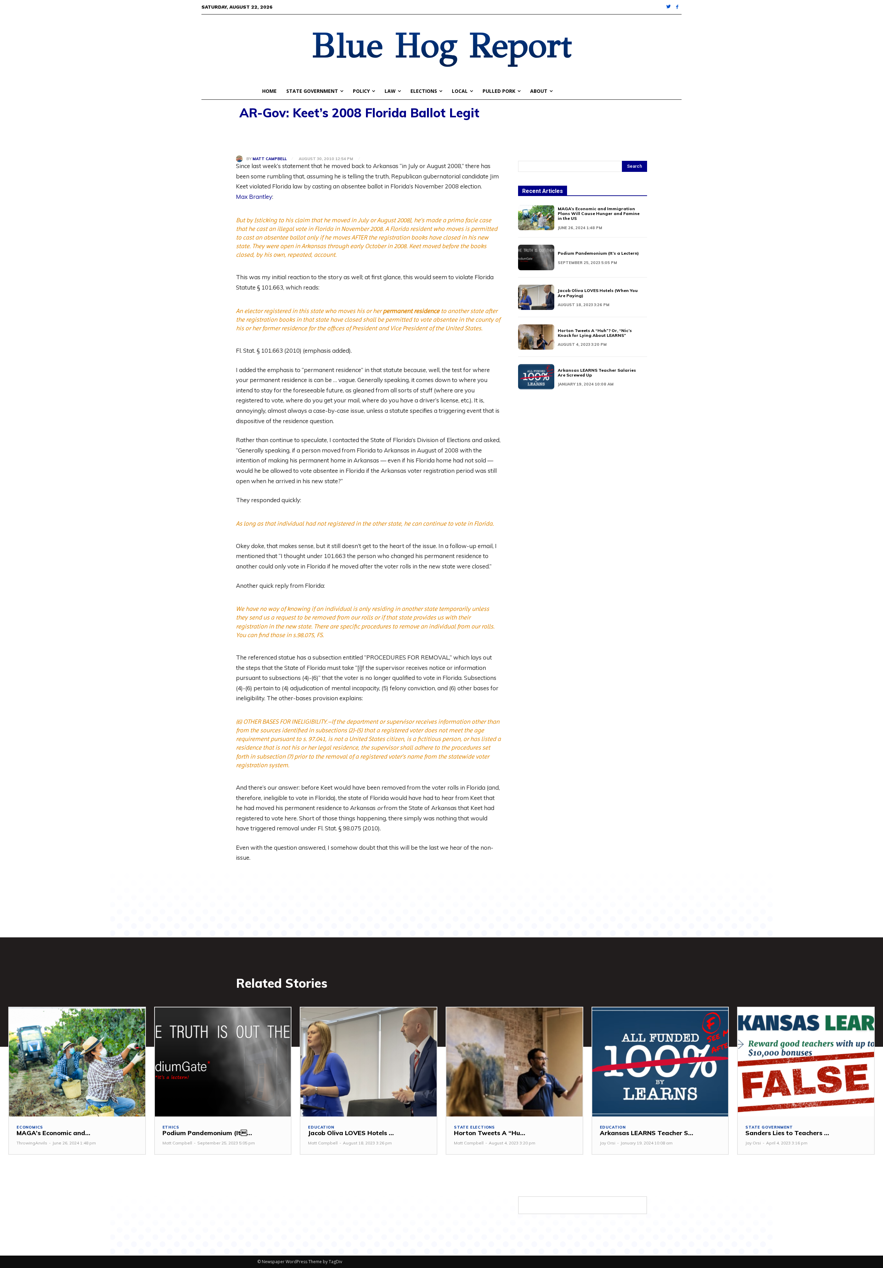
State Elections (474, 1127)
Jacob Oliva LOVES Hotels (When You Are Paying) (598, 293)
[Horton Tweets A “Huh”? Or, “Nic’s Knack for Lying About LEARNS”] (536, 337)
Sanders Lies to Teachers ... (787, 1133)
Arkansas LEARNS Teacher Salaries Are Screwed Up (597, 373)
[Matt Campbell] (241, 158)
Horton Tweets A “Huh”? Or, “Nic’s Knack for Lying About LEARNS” (595, 333)
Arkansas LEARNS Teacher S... (646, 1133)
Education (321, 1127)
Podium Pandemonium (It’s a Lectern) (598, 253)
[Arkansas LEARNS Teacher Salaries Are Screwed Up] (536, 376)
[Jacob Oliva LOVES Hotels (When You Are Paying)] (536, 297)
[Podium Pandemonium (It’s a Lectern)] (536, 257)
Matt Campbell (269, 159)
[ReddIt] (306, 137)
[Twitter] (669, 7)
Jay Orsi (607, 1142)
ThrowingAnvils (32, 1142)
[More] (322, 137)
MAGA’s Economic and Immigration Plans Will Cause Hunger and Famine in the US (598, 213)
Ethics (170, 1127)
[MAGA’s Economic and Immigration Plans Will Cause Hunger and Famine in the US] (536, 217)
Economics (30, 1127)
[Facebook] (677, 7)
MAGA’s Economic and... (53, 1133)
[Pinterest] (274, 137)
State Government (769, 1127)
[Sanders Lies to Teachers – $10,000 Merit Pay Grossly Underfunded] (806, 1061)
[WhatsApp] (290, 137)
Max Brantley (254, 196)
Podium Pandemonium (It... (207, 1133)
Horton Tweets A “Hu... (489, 1133)
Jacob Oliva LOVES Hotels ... (351, 1133)
